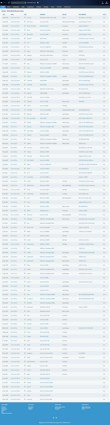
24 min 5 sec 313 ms (15, 17)
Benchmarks (16, 7)
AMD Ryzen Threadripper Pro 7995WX (48, 63)
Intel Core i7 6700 (44, 214)
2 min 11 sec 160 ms (15, 374)
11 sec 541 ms (14, 248)
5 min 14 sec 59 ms (15, 93)
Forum (52, 7)
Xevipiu (28, 89)
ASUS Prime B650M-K (84, 42)
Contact (83, 409)
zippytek (29, 143)
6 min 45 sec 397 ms (15, 193)
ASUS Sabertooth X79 (84, 168)
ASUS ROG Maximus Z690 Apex (86, 160)
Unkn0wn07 (29, 59)
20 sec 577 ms (14, 172)
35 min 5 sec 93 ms (15, 51)
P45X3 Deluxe (82, 68)
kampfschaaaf (30, 193)
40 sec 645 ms (14, 332)
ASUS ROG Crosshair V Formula (86, 84)
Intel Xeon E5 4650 (44, 34)
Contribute (3, 410)
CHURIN (29, 122)
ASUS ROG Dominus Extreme (85, 282)
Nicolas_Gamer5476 (31, 26)
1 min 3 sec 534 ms (15, 42)
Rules (23, 7)
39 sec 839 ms (14, 328)
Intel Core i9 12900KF (44, 160)
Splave (28, 248)
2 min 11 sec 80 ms (15, 370)
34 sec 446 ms (14, 319)
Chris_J (28, 202)
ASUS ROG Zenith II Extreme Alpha (87, 219)
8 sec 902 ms (14, 122)
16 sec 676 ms (14, 294)
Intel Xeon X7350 (44, 361)
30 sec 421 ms (14, 181)
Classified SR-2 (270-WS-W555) (86, 328)
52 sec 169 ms (14, 164)
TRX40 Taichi (82, 248)
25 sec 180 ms (14, 177)
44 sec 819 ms (14, 240)
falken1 (28, 164)
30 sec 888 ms (14, 147)
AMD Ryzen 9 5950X (44, 147)
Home (2, 7)
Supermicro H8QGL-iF (83, 26)
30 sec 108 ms (14, 307)
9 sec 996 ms (14, 130)
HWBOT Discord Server (86, 408)
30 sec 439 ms (14, 311)
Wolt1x (28, 30)
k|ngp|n (28, 357)
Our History (3, 408)
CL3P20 (29, 76)
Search (8, 7)
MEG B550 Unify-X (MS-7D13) (85, 147)
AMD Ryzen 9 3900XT (45, 240)
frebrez (28, 395)
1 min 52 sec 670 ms (15, 361)
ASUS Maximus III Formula (85, 97)
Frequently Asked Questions (6, 413)
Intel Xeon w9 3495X (44, 130)
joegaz (28, 374)
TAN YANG (29, 97)
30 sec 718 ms (14, 235)
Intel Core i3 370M (44, 101)
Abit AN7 (81, 51)
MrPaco (28, 210)
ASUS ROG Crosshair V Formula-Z (86, 38)
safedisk (29, 252)
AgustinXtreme (30, 244)
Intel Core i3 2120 (44, 59)
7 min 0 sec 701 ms (15, 59)
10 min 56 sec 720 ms (15, 395)
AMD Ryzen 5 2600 (44, 114)
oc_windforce (30, 298)
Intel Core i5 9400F (44, 105)
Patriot (28, 311)
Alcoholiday (29, 399)
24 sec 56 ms (14, 261)
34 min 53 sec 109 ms (15, 89)
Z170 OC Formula (83, 214)
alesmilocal (29, 147)
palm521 (29, 386)
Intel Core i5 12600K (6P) (45, 47)
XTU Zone (59, 7)
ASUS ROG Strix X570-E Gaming (86, 181)
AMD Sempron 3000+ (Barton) (46, 55)
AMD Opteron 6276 (44, 26)
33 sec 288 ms (14, 151)
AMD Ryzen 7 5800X (44, 244)
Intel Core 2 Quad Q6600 (45, 110)
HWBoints (30, 409)
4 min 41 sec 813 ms (15, 110)
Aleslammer (29, 214)
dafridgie (29, 349)
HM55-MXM (81, 101)
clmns (28, 315)
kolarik (28, 340)
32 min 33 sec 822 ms (15, 55)
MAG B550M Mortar (83, 206)
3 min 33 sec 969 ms (15, 84)
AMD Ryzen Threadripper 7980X (47, 126)
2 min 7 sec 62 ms (15, 214)
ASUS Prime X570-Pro (84, 240)
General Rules (30, 407)
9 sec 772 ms (14, 126)
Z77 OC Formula (82, 59)
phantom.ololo (30, 227)
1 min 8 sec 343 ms (15, 47)
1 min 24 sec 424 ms (15, 114)
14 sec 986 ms (14, 219)
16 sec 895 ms (14, 298)
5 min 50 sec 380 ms (15, 382)
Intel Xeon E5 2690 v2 (45, 168)
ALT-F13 (29, 370)
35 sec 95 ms (14, 265)
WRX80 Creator (82, 143)
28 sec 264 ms (14, 231)
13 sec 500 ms (14, 76)
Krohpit (28, 344)
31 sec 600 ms (14, 206)
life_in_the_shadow (31, 118)
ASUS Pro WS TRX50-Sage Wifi (86, 126)
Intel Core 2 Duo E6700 (45, 395)
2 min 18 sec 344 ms (15, 38)
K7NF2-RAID (81, 55)
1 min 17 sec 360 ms (15, 344)
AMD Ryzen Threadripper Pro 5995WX (48, 139)
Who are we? (3, 407)
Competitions (30, 7)
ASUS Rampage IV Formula (85, 34)
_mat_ (28, 277)
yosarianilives (30, 177)
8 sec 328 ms (14, 63)
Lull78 (28, 235)
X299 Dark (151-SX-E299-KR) (85, 231)
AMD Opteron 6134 (44, 210)
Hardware (39, 7)
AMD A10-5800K (43, 93)
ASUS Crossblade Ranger (84, 80)
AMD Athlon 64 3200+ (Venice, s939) (48, 17)
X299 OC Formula (83, 265)
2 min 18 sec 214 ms (15, 105)
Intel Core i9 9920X (44, 265)
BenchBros (29, 302)
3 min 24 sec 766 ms (15, 97)
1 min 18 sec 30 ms (15, 168)
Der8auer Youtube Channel (60, 407)
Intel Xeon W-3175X (44, 172)
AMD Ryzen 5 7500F (44, 42)
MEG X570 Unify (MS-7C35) (85, 198)
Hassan (28, 378)
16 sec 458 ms (14, 282)
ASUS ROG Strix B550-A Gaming (86, 244)
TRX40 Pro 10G (82, 256)
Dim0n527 (29, 38)
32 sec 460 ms (14, 315)
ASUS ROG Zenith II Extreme (85, 269)
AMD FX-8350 (43, 38)
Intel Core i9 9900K (44, 277)
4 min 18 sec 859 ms (15, 118)
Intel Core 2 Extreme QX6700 (46, 382)
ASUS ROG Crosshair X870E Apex (86, 72)
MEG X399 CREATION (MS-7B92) (86, 294)
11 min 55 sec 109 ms (15, 30)
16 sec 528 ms (14, 286)
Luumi (28, 68)
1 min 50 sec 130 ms (15, 353)
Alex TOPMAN (30, 160)
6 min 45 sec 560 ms (15, 391)
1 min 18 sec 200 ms (15, 349)
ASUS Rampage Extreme (84, 110)
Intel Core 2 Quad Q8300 (45, 68)
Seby (28, 63)
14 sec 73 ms (14, 269)
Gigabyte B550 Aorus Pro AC (85, 202)
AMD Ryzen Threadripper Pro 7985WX (48, 76)
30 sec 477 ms (14, 185)
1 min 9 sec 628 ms (15, 277)
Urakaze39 (29, 156)
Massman (29, 126)
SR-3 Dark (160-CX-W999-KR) (85, 172)
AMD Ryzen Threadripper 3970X (47, 223)
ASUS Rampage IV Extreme (85, 21)
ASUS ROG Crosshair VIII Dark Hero (87, 185)
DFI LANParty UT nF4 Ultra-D (85, 17)
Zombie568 (29, 80)
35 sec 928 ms (14, 323)
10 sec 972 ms (14, 135)
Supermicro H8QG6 (83, 307)
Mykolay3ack (30, 34)
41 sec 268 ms (14, 160)
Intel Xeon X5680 (44, 328)
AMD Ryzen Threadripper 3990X (47, 219)
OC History (57, 409)
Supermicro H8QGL (83, 210)
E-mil (28, 47)
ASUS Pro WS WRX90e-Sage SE (86, 63)
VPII (28, 42)
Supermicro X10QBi (83, 177)
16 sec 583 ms (14, 290)
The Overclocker (58, 408)
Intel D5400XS (82, 353)
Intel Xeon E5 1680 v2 (45, 189)
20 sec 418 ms (14, 143)
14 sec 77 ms (14, 273)
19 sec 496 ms (14, 256)
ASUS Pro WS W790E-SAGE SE (86, 130)
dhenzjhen (29, 319)
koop (28, 223)
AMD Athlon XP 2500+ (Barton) (47, 51)
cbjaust (28, 51)
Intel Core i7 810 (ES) (44, 97)
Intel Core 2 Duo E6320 (45, 30)
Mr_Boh (28, 240)
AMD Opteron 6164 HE (45, 307)
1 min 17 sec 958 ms (15, 189)
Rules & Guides (4, 409)
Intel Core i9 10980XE (45, 231)
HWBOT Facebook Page (86, 407)
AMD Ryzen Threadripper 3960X (47, 261)
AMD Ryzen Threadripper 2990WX (47, 294)
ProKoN (28, 105)
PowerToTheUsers (31, 361)
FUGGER (29, 135)
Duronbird (29, 391)
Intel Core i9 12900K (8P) (45, 164)
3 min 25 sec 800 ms (15, 378)
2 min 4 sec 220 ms (15, 365)
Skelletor (29, 151)
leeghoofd (29, 93)
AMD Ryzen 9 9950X (44, 72)
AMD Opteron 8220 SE (45, 370)
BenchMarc (29, 219)
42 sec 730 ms (14, 340)
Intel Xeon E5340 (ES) (45, 378)
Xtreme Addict (30, 130)
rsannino (29, 273)
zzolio (28, 294)
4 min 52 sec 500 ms (15, 80)
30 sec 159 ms (14, 198)
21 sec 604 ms (14, 223)
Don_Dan (29, 17)
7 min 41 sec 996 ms (15, 101)
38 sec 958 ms (14, 156)
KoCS (28, 206)
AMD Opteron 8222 (44, 193)
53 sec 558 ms (14, 210)
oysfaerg (29, 382)
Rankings (46, 7)
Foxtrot (28, 332)
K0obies (29, 231)
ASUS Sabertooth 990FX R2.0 (85, 118)
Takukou (29, 139)
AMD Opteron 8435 (44, 336)
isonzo (28, 198)
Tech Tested (29, 21)
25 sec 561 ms (14, 227)
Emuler (28, 168)
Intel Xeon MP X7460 (44, 332)
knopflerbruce (30, 307)
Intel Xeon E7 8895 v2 (45, 177)
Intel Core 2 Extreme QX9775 (46, 353)
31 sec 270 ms (14, 202)
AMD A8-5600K (43, 80)
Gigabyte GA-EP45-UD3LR (85, 30)
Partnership (30, 408)
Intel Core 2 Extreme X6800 (46, 399)
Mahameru (29, 72)
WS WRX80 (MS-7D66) (84, 139)
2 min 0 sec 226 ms (15, 26)
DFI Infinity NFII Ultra (83, 89)
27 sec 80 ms (14, 72)
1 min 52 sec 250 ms (15, 357)
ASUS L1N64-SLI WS (83, 193)
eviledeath (29, 101)
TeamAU (29, 328)
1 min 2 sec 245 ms (15, 244)
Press (2, 411)
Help (2, 412)
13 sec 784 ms (14, 139)
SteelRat (29, 336)
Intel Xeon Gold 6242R (45, 227)
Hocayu (28, 290)
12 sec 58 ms (14, 252)
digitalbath (29, 55)
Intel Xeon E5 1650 (44, 21)
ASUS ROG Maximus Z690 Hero (86, 47)
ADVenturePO (30, 256)
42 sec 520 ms (14, 336)
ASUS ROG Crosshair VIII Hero (86, 114)
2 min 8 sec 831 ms (15, 34)
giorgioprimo (29, 353)
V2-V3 (28, 172)
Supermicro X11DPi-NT (84, 227)
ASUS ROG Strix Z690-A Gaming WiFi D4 (88, 164)
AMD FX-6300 (43, 84)
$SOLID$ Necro (30, 185)
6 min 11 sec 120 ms (15, 386)
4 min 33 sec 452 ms (15, 68)
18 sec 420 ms (14, 302)
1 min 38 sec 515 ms (15, 21)
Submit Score (67, 7)
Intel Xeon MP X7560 (44, 315)
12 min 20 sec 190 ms (15, 399)
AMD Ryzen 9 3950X (44, 156)
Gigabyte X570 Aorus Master (85, 156)
